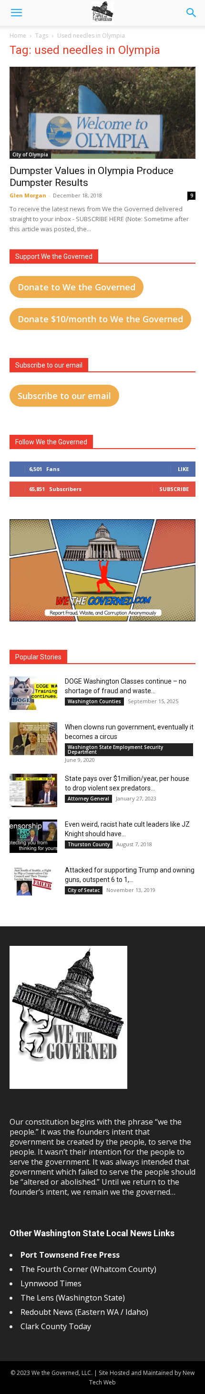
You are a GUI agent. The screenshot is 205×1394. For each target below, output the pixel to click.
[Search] (191, 13)
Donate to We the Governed (76, 287)
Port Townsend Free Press (70, 1255)
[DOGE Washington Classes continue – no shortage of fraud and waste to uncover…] (33, 693)
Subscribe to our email (64, 395)
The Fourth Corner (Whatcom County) (88, 1269)
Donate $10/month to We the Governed (100, 319)
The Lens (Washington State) (72, 1297)
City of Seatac (84, 890)
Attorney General (88, 798)
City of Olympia (30, 154)
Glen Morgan (28, 195)
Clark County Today (55, 1326)
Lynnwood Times (51, 1283)
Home (18, 35)
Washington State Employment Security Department (115, 749)
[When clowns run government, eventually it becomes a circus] (33, 739)
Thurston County (89, 844)
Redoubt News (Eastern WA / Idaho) (84, 1312)
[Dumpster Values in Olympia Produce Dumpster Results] (102, 113)
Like (183, 468)
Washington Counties (94, 701)
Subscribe (174, 488)
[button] (16, 13)
